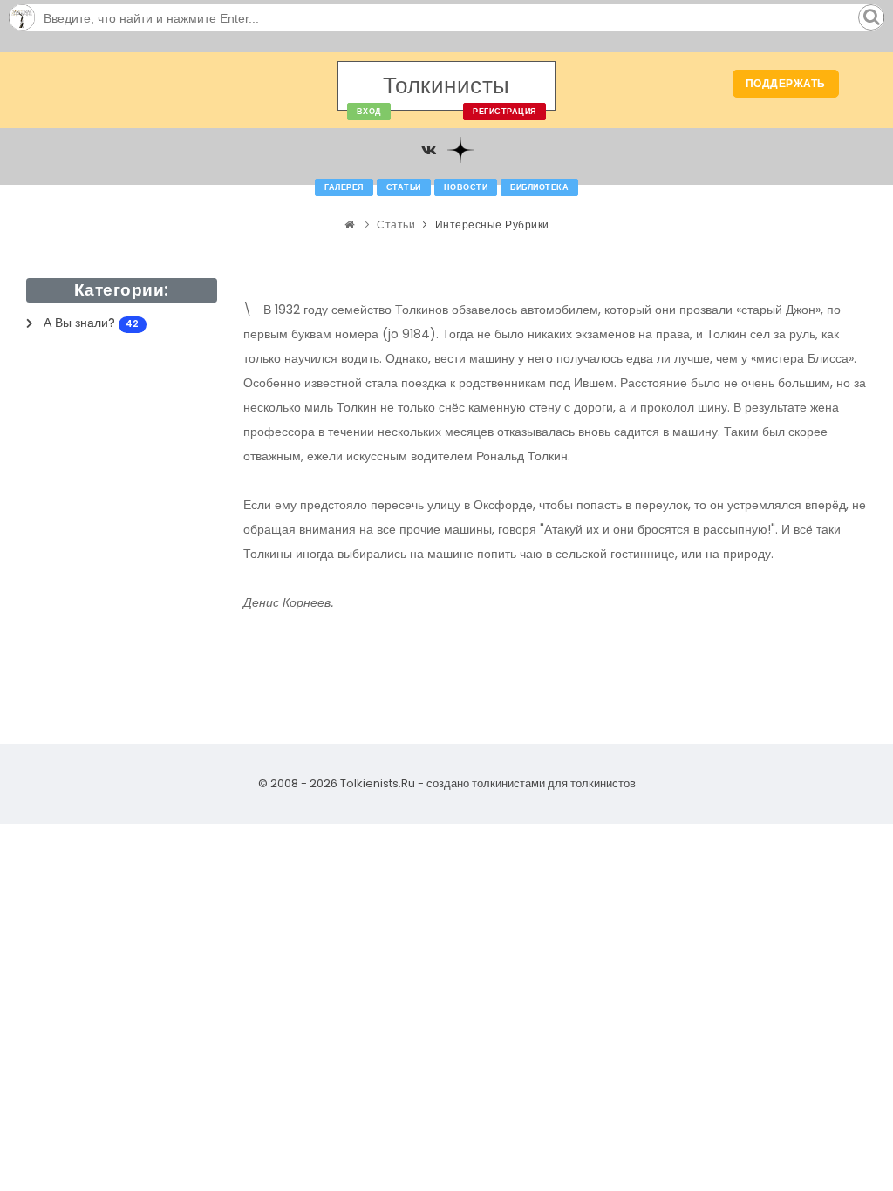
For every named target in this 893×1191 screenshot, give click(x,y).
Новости (466, 187)
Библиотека (539, 187)
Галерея (344, 187)
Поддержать (786, 83)
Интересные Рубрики (492, 224)
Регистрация (504, 111)
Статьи (403, 187)
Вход (369, 111)
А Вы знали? (91, 322)
